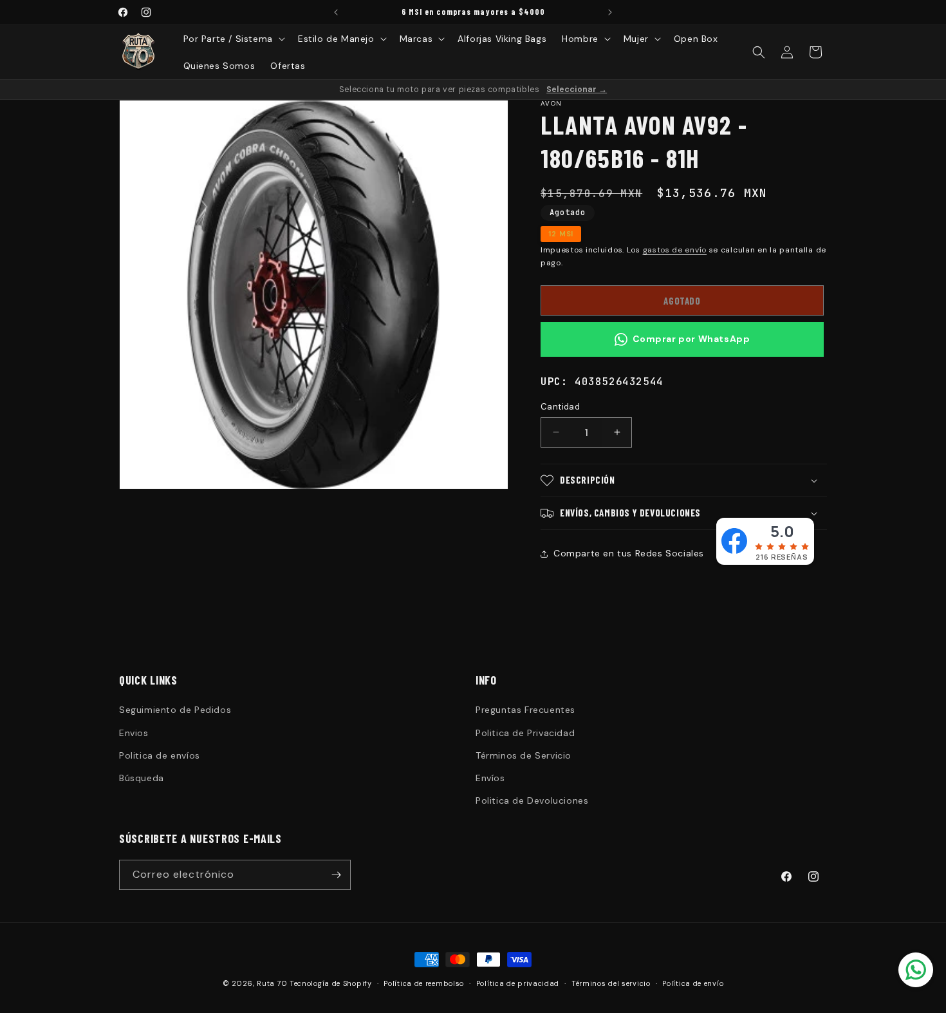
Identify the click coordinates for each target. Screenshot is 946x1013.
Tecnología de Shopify (331, 983)
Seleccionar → (576, 89)
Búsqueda (141, 778)
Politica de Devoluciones (532, 800)
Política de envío (692, 983)
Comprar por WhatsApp (691, 339)
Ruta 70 (272, 983)
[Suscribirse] (336, 875)
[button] (233, 38)
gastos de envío (675, 250)
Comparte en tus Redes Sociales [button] (628, 553)
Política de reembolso (424, 983)
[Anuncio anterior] (336, 12)
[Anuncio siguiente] (610, 12)
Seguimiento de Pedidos (175, 709)
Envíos (490, 778)
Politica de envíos (159, 755)
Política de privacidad (517, 983)
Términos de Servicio (523, 755)
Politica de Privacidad (525, 733)
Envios (134, 733)
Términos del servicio (611, 983)
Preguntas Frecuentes (525, 709)
